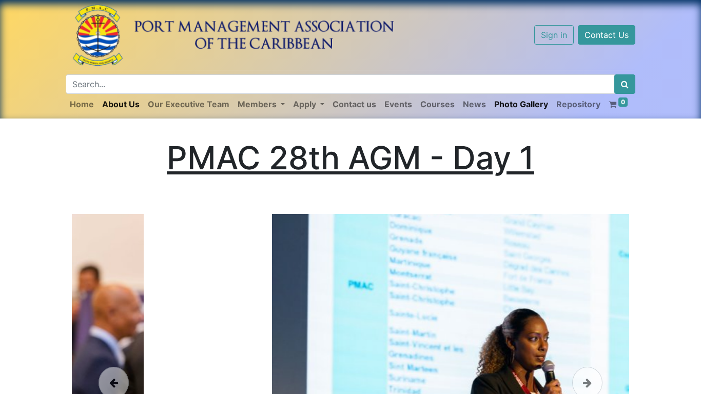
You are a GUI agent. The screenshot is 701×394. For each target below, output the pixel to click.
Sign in (554, 35)
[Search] (624, 84)
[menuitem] (82, 104)
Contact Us (607, 35)
